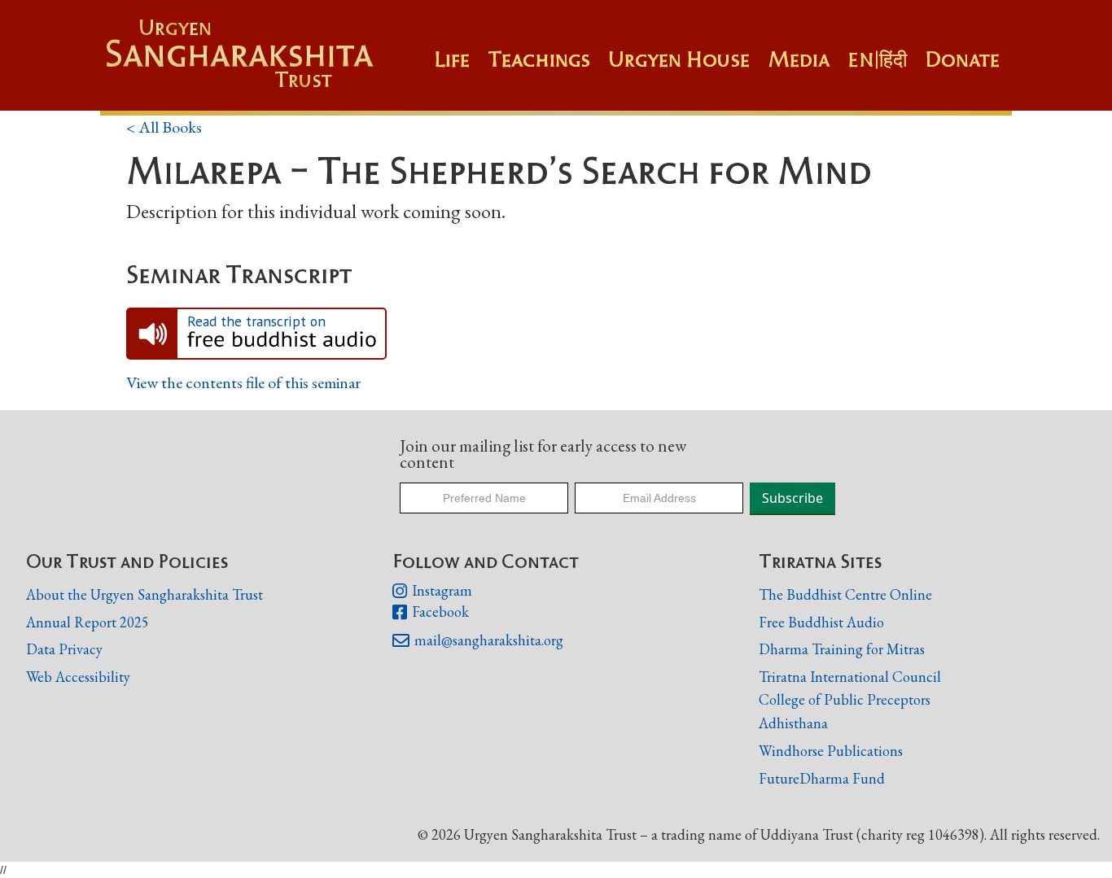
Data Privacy (64, 649)
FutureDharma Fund (822, 778)
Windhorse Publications (831, 750)
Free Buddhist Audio (821, 622)
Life (452, 59)
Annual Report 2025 (87, 622)
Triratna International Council (850, 676)
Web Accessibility (78, 676)
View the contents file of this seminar (243, 382)
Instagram (432, 591)
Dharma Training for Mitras (842, 649)
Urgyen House (679, 59)
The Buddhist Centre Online (845, 594)
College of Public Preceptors (844, 700)
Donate (962, 59)
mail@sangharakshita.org (477, 640)
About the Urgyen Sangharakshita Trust (144, 594)
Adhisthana (793, 723)
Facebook (430, 612)
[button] (548, 67)
